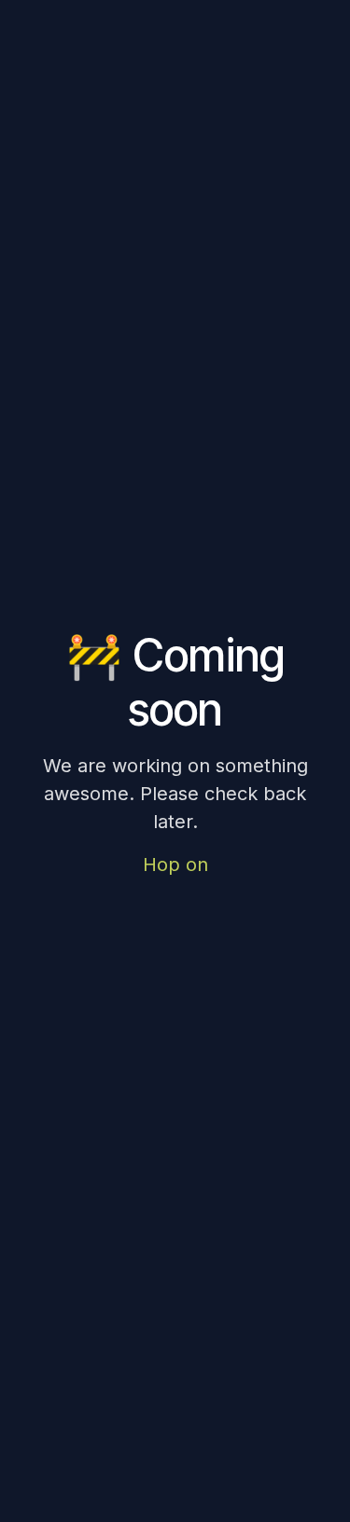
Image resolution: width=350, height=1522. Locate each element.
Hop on (175, 864)
